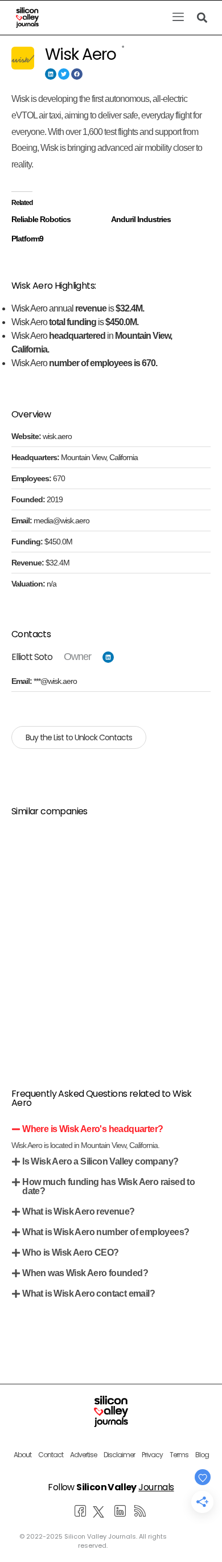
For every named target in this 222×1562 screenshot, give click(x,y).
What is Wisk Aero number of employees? (105, 1232)
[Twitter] (63, 74)
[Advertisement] (111, 938)
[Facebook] (77, 74)
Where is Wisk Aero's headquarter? (92, 1129)
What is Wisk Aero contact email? (88, 1293)
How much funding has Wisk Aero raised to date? (108, 1186)
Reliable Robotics (41, 219)
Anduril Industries (141, 219)
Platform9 (27, 238)
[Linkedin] (50, 74)
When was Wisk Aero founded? (85, 1273)
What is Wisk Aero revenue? (78, 1211)
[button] (178, 17)
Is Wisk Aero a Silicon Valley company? (100, 1161)
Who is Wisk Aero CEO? (70, 1252)
